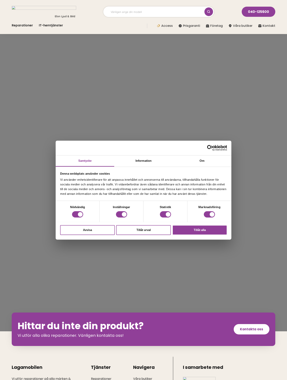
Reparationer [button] (22, 25)
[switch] (121, 214)
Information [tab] (143, 160)
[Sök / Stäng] (208, 11)
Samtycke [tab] (85, 160)
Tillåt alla (200, 229)
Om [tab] (202, 160)
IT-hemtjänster (51, 25)
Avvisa (87, 229)
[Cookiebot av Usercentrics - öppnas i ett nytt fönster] (210, 148)
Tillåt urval (143, 229)
